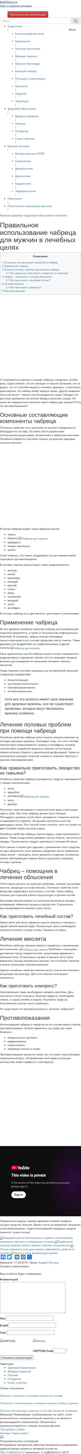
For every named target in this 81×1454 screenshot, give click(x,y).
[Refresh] (39, 1341)
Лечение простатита (27, 48)
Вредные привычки (27, 116)
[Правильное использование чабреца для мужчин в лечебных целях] (33, 538)
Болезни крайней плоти (29, 33)
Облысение (15, 198)
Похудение (22, 131)
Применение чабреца (15, 266)
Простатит (21, 86)
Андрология (15, 26)
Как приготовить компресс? (23, 287)
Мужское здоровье (11, 215)
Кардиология (23, 183)
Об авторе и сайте (13, 1429)
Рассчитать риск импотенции (28, 14)
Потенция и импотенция (30, 78)
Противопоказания (13, 291)
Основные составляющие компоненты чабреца (30, 262)
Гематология (23, 161)
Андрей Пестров (48, 1262)
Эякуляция (21, 101)
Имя (2, 1318)
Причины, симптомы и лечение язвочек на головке (31, 1395)
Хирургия (21, 93)
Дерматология (24, 168)
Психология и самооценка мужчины (30, 206)
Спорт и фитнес (25, 138)
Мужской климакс (26, 71)
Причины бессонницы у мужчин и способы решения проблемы (39, 1410)
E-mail (4, 1325)
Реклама (5, 1433)
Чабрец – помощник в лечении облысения (27, 276)
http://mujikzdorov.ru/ (12, 1452)
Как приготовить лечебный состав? (28, 280)
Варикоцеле (22, 41)
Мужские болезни (18, 146)
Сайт (3, 1332)
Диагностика (22, 176)
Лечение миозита (13, 283)
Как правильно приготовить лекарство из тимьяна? (37, 273)
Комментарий (9, 1279)
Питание (20, 123)
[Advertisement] (40, 337)
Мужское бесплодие (27, 63)
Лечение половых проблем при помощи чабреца (30, 269)
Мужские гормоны (26, 56)
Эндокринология (25, 191)
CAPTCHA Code (43, 1351)
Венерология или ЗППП (29, 153)
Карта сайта (20, 1433)
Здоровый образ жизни (22, 108)
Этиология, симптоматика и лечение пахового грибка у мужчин (39, 1403)
